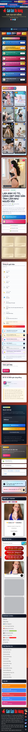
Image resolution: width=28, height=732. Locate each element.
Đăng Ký (5, 619)
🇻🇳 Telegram (9, 637)
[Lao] (13, 501)
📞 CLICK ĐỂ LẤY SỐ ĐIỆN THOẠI (14, 428)
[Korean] (11, 501)
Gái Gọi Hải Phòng (7, 656)
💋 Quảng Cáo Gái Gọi (8, 628)
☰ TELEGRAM (9, 33)
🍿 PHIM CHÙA (14, 33)
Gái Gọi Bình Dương (7, 668)
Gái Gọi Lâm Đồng (7, 677)
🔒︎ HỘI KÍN (4, 33)
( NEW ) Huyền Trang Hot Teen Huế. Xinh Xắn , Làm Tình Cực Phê (20, 104)
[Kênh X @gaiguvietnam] (25, 729)
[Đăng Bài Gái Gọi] (14, 557)
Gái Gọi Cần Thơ (6, 674)
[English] (6, 501)
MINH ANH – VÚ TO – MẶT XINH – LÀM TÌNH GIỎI (19, 120)
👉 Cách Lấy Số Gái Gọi (8, 626)
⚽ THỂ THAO (24, 33)
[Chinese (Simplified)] (3, 501)
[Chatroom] (25, 713)
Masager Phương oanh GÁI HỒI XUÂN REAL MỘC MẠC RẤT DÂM (20, 136)
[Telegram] (13, 19)
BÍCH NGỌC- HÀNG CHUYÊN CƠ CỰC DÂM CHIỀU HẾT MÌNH (7, 152)
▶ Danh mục (9, 630)
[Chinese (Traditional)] (4, 501)
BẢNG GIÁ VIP (14, 326)
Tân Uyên (17, 470)
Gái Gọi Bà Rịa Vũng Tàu (8, 672)
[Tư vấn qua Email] (25, 723)
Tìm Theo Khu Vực (7, 649)
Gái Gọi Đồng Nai (7, 670)
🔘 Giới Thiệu (6, 640)
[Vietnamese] (16, 501)
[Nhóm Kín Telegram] (15, 19)
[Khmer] (9, 501)
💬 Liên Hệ (5, 642)
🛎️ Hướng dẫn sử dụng (14, 228)
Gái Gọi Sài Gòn (6, 652)
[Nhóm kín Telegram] (25, 726)
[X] (17, 19)
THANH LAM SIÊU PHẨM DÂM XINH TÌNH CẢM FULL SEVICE (20, 152)
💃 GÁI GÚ (19, 33)
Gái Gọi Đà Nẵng (14, 14)
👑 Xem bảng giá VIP (14, 225)
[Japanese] (8, 501)
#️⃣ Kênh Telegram (7, 624)
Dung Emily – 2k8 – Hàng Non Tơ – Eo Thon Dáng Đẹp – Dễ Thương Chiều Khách (7, 136)
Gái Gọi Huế (6, 658)
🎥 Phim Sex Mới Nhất (8, 633)
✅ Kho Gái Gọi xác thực (14, 230)
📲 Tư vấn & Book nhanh (14, 425)
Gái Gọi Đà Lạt (6, 665)
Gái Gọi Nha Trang (7, 663)
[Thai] (14, 501)
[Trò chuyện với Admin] (25, 716)
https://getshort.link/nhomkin (15, 730)
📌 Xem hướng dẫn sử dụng (14, 432)
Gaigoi (5, 473)
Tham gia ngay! (22, 1)
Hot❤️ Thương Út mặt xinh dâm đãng (7, 120)
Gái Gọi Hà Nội (6, 654)
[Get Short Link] (11, 19)
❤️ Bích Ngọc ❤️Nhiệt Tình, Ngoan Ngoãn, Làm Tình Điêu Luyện (7, 104)
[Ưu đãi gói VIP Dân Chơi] (14, 548)
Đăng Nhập (5, 621)
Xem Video (6, 370)
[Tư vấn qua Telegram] (25, 720)
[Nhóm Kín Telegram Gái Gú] (14, 552)
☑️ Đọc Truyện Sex (7, 635)
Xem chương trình (7, 455)
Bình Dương (10, 470)
